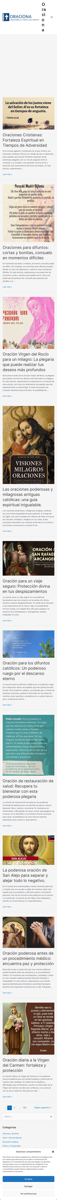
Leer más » (7, 174)
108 (24, 1107)
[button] (53, 1151)
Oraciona (44, 17)
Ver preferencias (28, 1193)
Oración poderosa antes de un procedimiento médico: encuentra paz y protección (28, 958)
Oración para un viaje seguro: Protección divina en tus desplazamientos (26, 586)
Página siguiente (42, 1107)
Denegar (28, 1186)
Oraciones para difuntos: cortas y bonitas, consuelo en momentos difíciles (27, 252)
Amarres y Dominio (11, 1134)
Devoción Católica (10, 1142)
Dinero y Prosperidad (12, 1146)
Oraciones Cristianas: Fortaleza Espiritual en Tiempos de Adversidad (25, 140)
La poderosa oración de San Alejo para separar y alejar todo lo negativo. (25, 875)
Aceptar (28, 1179)
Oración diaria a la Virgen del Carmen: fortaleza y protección (26, 1065)
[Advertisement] (28, 64)
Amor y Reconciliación (12, 1138)
